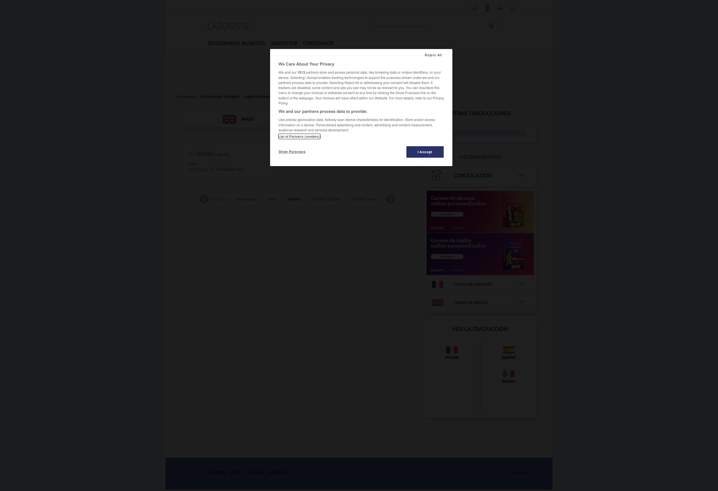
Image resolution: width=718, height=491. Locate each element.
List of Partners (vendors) (299, 136)
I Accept (425, 151)
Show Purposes (292, 151)
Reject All (433, 54)
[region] (361, 107)
